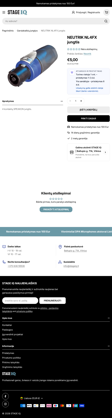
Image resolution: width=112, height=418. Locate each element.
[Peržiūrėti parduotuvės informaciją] (105, 152)
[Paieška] (106, 21)
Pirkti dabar (88, 118)
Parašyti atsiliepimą (56, 209)
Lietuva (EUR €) (32, 398)
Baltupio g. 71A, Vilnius (75, 250)
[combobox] (56, 21)
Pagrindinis (8, 30)
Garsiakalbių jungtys (27, 30)
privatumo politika (25, 311)
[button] (73, 49)
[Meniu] (3, 12)
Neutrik (87, 53)
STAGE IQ (15, 413)
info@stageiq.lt (71, 266)
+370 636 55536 (16, 266)
